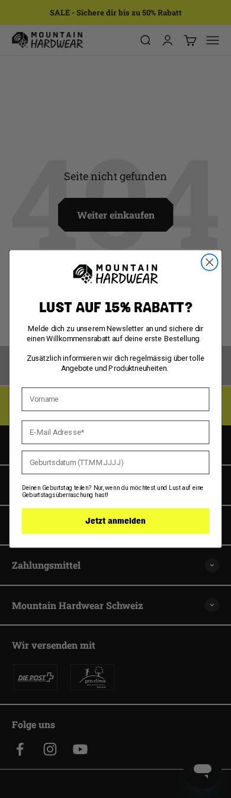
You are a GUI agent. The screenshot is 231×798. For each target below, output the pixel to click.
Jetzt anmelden (115, 520)
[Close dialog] (209, 262)
